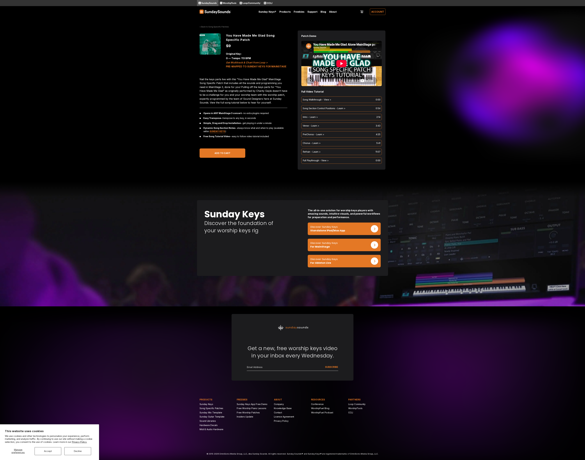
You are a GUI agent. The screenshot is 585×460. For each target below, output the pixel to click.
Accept (48, 451)
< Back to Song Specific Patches (214, 27)
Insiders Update (245, 416)
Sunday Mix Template (211, 412)
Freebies (299, 11)
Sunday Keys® (267, 11)
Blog (323, 11)
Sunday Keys (217, 131)
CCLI (350, 412)
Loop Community (357, 404)
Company (279, 404)
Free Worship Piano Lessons (251, 408)
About (333, 11)
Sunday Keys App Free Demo (252, 404)
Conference (317, 404)
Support (312, 11)
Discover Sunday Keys (324, 227)
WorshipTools (355, 408)
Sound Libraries (208, 421)
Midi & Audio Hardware (211, 429)
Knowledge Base (283, 408)
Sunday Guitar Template (212, 416)
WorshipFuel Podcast (322, 412)
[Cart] (362, 12)
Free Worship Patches (248, 412)
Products (285, 11)
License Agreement (284, 416)
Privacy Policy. (79, 441)
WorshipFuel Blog (320, 408)
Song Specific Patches (211, 408)
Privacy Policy (281, 421)
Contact (278, 412)
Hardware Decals (209, 425)
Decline (78, 451)
